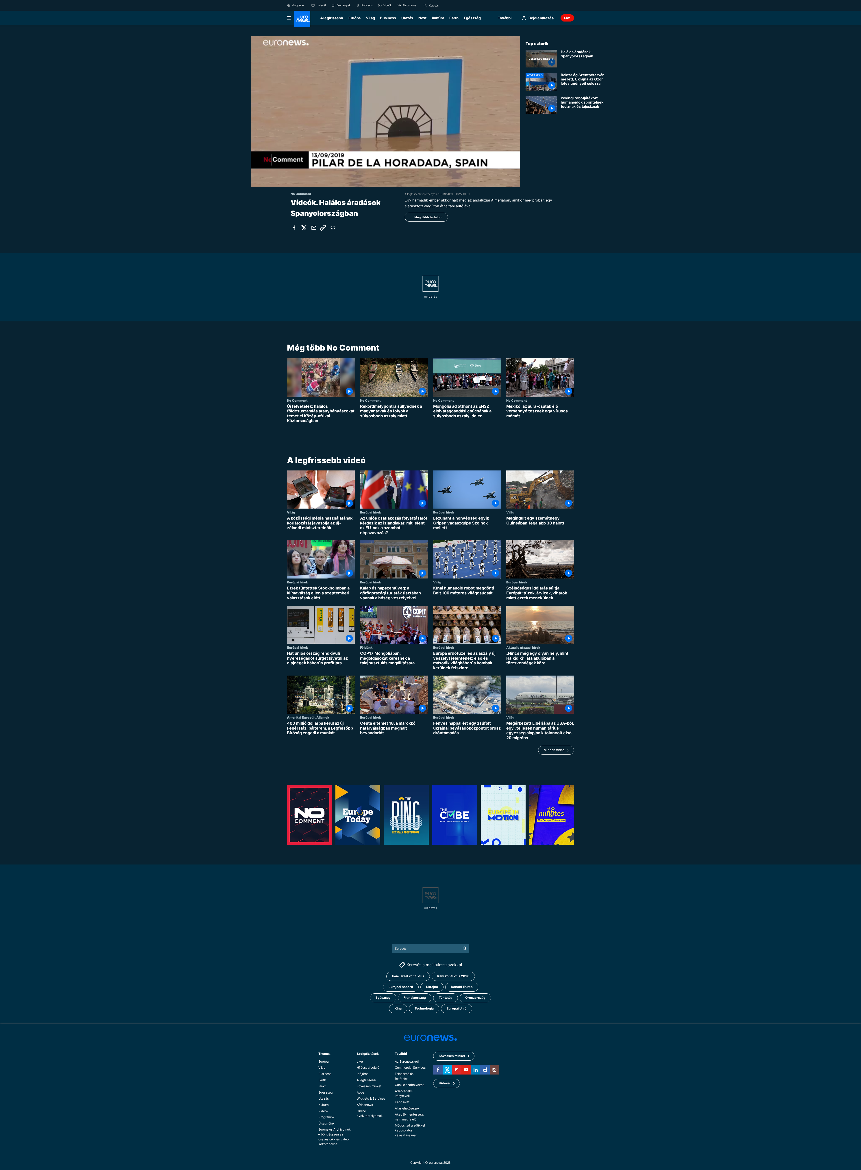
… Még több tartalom (426, 217)
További (401, 1053)
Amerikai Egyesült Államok (308, 717)
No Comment (297, 400)
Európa (354, 18)
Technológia (424, 1008)
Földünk (366, 647)
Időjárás (362, 1074)
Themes (324, 1053)
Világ (370, 18)
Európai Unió (457, 1008)
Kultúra (438, 18)
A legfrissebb (331, 18)
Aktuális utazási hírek (523, 647)
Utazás (407, 18)
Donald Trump (462, 987)
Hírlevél (444, 1083)
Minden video (554, 750)
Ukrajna (432, 987)
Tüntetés (445, 998)
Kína (398, 1008)
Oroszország (475, 998)
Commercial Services (410, 1068)
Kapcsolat (402, 1102)
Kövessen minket (369, 1086)
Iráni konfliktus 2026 (453, 976)
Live (567, 18)
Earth (453, 18)
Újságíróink (326, 1123)
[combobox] (448, 5)
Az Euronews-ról (407, 1061)
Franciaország (415, 998)
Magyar (296, 5)
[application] (385, 111)
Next (422, 18)
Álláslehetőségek (407, 1108)
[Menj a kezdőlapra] (302, 19)
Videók (323, 1111)
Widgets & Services (371, 1099)
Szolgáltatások (368, 1053)
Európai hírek (370, 512)
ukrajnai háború (401, 987)
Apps (360, 1092)
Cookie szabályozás (409, 1085)
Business (388, 18)
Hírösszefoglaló (368, 1068)
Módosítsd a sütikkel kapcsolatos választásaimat (410, 1130)
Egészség (472, 18)
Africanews (365, 1105)
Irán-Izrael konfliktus (408, 976)
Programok (326, 1117)
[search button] (425, 5)
